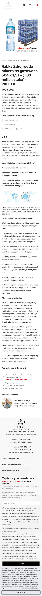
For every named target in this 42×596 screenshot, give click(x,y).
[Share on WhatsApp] (17, 129)
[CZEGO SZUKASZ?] (24, 5)
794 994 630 (24, 439)
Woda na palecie (23, 60)
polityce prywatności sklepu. (30, 588)
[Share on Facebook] (13, 129)
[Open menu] (18, 5)
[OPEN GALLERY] (21, 34)
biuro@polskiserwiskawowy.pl (23, 406)
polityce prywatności (18, 545)
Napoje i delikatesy (8, 60)
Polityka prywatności (23, 548)
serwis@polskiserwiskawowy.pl (21, 452)
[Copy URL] (21, 129)
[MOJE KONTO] (30, 5)
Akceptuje (21, 592)
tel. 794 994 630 (31, 403)
